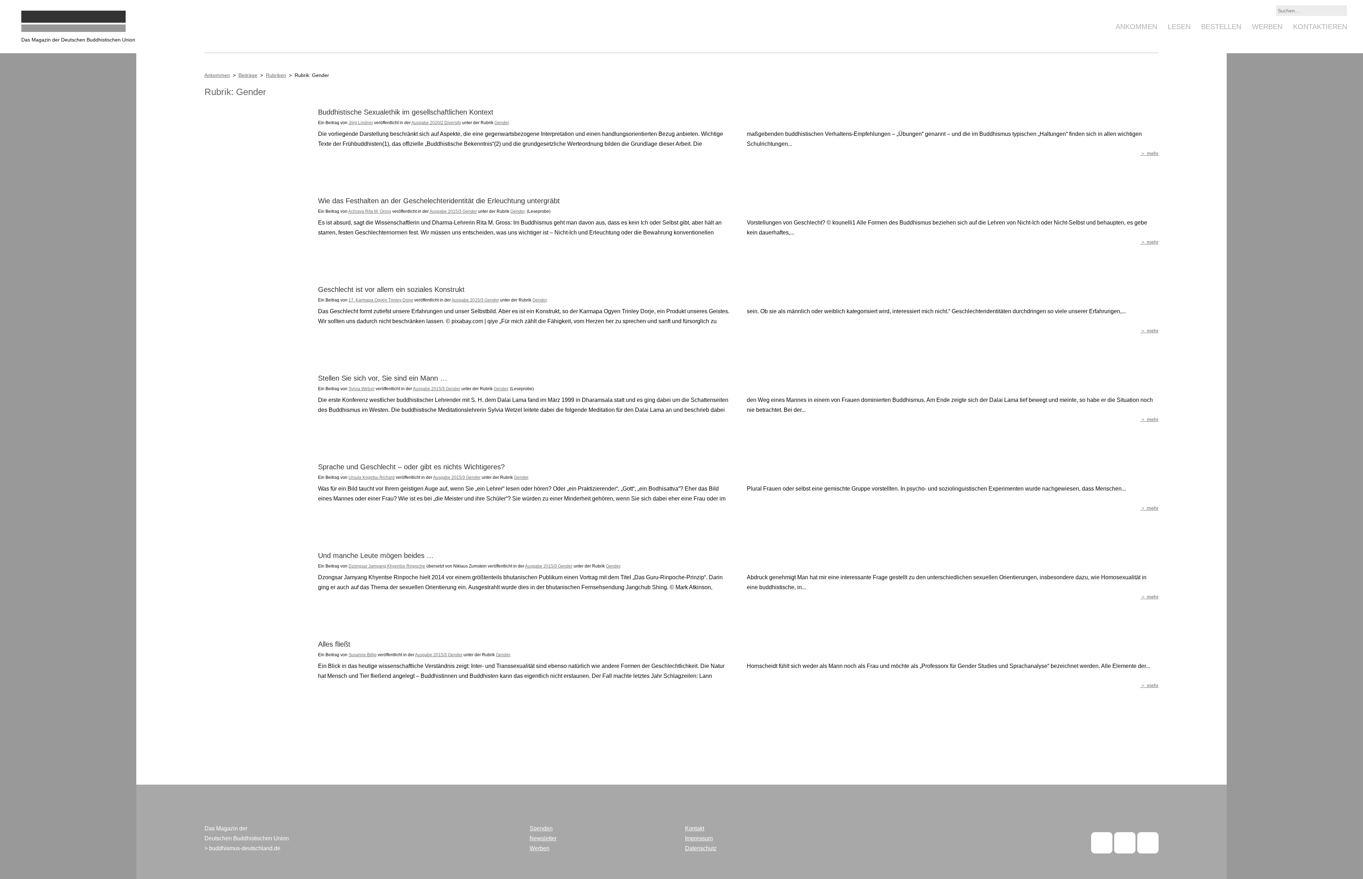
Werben (1267, 27)
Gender (501, 122)
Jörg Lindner (361, 122)
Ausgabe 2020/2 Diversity (436, 122)
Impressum (699, 838)
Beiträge (248, 75)
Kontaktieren (1320, 27)
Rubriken (276, 75)
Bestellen (1221, 27)
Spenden (541, 828)
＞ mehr (1149, 153)
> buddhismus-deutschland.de (242, 848)
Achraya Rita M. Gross (369, 211)
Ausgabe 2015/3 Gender (453, 211)
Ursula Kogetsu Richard (372, 477)
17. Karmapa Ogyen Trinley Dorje (381, 300)
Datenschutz (701, 848)
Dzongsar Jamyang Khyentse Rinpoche (387, 566)
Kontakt (694, 828)
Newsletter (543, 838)
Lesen (1179, 27)
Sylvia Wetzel (361, 388)
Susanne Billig (363, 654)
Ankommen (1136, 27)
